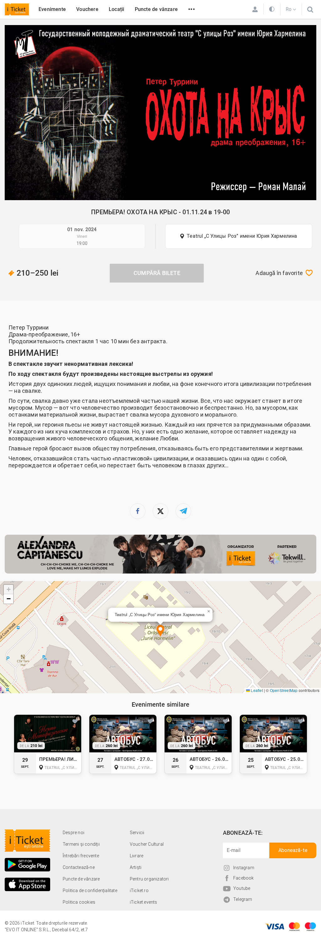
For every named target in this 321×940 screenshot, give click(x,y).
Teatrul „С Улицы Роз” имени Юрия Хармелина (242, 236)
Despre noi (73, 832)
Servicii (137, 832)
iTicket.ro (139, 890)
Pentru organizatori (149, 878)
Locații (116, 9)
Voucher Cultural (147, 844)
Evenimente (52, 9)
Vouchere (87, 9)
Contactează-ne (79, 867)
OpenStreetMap (284, 690)
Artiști (135, 867)
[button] (160, 631)
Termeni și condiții (81, 844)
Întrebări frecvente (81, 855)
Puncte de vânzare (156, 9)
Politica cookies (79, 902)
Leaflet (256, 690)
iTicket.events (143, 902)
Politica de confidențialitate (90, 890)
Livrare (136, 855)
